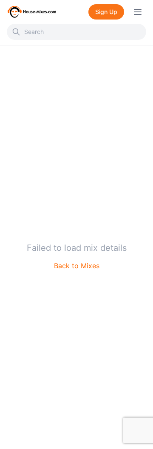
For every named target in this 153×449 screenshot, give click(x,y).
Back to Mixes (76, 265)
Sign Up (106, 11)
